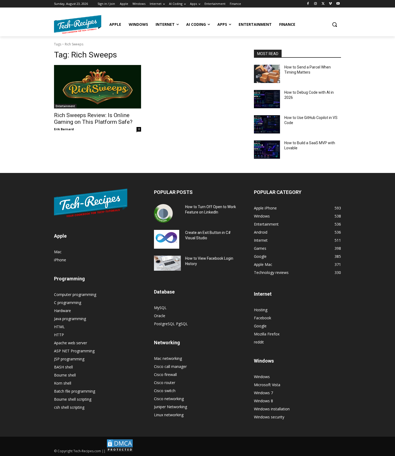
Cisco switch (164, 390)
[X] (323, 4)
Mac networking (168, 358)
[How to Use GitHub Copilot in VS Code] (267, 124)
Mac (58, 251)
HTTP (59, 334)
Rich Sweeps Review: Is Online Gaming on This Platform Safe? (93, 118)
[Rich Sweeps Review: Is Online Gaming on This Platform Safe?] (97, 86)
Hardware (62, 310)
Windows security (269, 416)
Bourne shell (65, 375)
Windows (262, 376)
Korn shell (62, 383)
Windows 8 (263, 400)
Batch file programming (74, 391)
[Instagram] (316, 4)
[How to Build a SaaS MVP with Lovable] (267, 149)
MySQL (160, 307)
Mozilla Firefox (266, 333)
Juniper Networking (170, 406)
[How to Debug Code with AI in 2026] (267, 99)
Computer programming (75, 294)
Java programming (70, 318)
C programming (67, 302)
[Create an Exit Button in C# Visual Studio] (166, 239)
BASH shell (63, 367)
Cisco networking (169, 398)
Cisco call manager (170, 366)
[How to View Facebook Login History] (167, 263)
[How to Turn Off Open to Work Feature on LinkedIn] (163, 213)
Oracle (159, 315)
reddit (259, 342)
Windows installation (272, 408)
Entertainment (65, 106)
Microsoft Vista (267, 384)
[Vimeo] (330, 4)
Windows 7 (263, 392)
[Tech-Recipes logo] (77, 24)
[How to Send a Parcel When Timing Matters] (267, 74)
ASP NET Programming (74, 350)
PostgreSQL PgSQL (171, 323)
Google (260, 325)
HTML (59, 326)
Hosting (260, 309)
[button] (334, 24)
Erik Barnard (64, 129)
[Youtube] (338, 4)
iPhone (60, 259)
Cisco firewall (165, 374)
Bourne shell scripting (72, 399)
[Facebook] (308, 4)
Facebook (262, 317)
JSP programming (69, 358)
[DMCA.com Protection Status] (119, 451)
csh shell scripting (69, 407)
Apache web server (70, 342)
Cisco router (164, 382)
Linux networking (169, 414)
